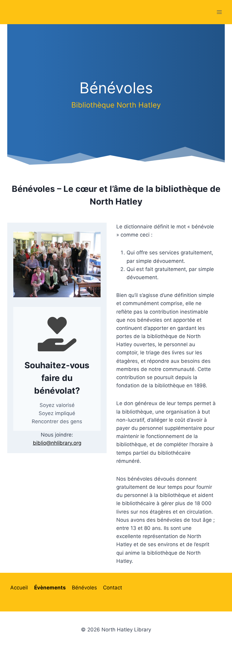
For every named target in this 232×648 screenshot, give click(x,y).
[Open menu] (219, 12)
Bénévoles (84, 588)
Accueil (19, 588)
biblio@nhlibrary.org (57, 443)
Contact (112, 588)
